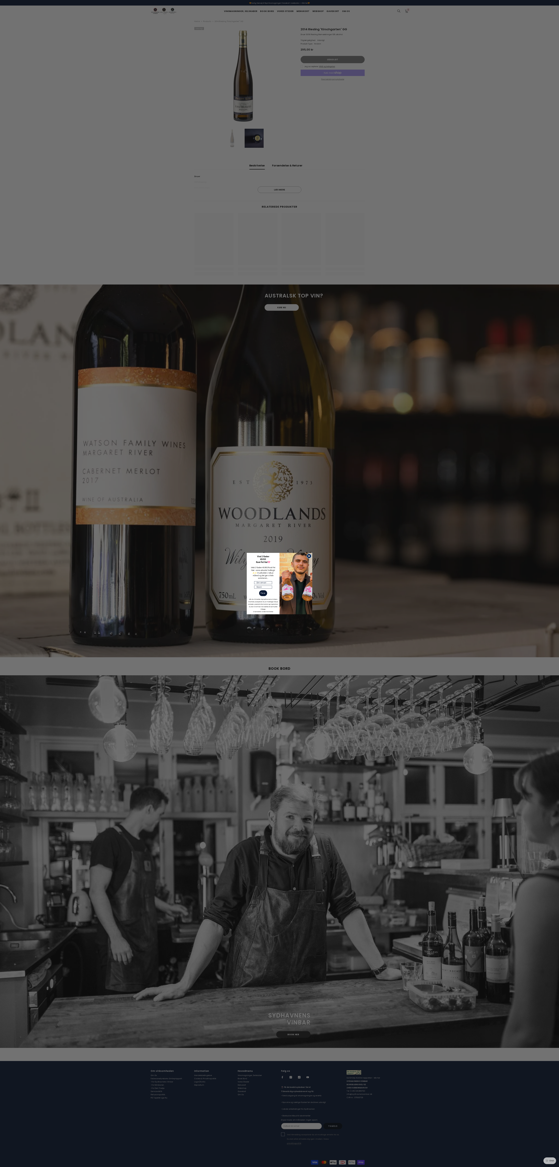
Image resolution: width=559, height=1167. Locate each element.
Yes (263, 593)
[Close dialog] (309, 556)
